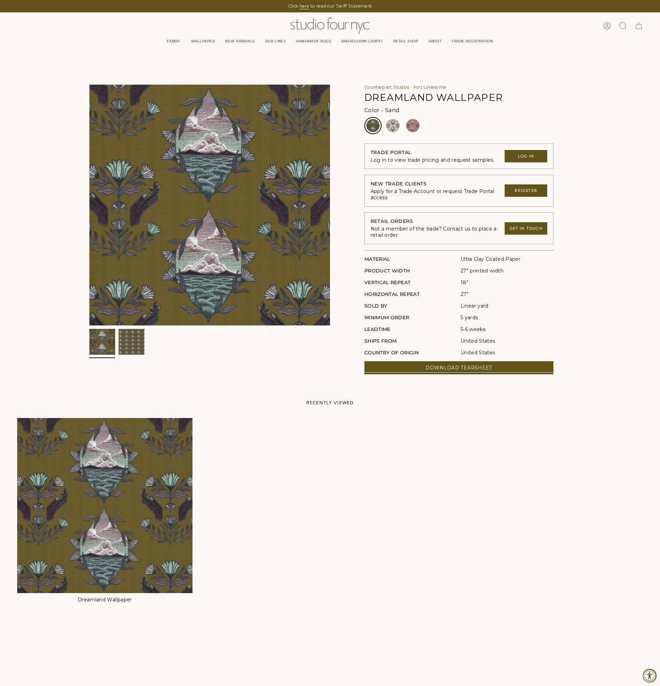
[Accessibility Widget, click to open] (650, 676)
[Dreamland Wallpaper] (104, 505)
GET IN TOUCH (526, 228)
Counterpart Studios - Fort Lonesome (405, 87)
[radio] (373, 125)
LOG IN (526, 156)
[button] (174, 41)
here (304, 6)
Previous (89, 205)
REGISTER (526, 190)
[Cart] (639, 26)
